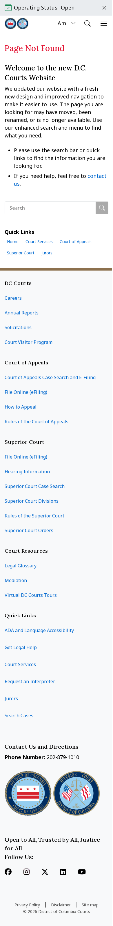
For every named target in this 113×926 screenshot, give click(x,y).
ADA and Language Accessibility (39, 630)
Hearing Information (27, 471)
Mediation (16, 580)
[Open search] (87, 23)
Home (13, 241)
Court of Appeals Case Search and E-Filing (50, 377)
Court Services (39, 241)
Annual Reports (22, 313)
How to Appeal (21, 407)
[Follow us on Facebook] (8, 872)
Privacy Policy (27, 905)
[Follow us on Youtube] (82, 872)
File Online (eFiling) (26, 392)
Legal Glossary (21, 565)
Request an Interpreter (30, 681)
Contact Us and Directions (42, 746)
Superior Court (20, 253)
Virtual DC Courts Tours (31, 595)
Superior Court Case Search (35, 486)
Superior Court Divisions (32, 501)
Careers (13, 298)
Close (104, 8)
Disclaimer (61, 905)
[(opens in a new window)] (44, 872)
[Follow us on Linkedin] (63, 872)
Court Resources (26, 550)
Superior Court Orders (29, 530)
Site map (90, 905)
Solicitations (18, 327)
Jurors (46, 253)
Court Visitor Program (28, 342)
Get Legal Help (21, 647)
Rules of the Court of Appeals (36, 421)
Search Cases (19, 715)
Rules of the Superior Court (34, 516)
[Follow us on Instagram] (26, 872)
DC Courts (18, 283)
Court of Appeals (76, 241)
